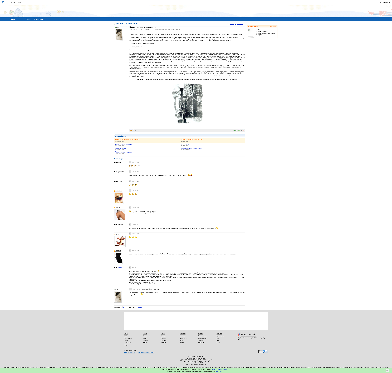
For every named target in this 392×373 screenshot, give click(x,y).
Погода (163, 336)
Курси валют (220, 336)
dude (117, 27)
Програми (182, 333)
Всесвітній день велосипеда (124, 144)
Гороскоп (182, 336)
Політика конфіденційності (146, 352)
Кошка (120, 267)
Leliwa (117, 234)
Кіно (218, 340)
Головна (12, 2)
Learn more (218, 371)
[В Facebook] (133, 130)
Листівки (163, 340)
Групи (218, 342)
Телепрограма (202, 336)
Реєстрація (386, 2)
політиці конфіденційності (219, 369)
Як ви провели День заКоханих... (191, 148)
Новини (200, 340)
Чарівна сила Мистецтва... (123, 152)
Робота (145, 333)
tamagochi (118, 191)
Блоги (218, 338)
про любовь (167, 29)
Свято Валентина (120, 148)
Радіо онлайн (248, 334)
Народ (144, 338)
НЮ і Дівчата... (185, 144)
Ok (387, 370)
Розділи (19, 2)
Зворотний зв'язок (129, 352)
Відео (126, 340)
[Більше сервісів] (135, 130)
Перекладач (128, 338)
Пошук (163, 333)
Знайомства (253, 27)
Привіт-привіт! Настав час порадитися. (127, 139)
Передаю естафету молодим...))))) (191, 139)
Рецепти (163, 342)
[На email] (131, 130)
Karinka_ (118, 207)
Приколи (163, 338)
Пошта (126, 333)
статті (124, 136)
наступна (240, 24)
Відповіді (201, 342)
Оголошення (146, 336)
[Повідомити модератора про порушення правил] (243, 130)
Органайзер (127, 342)
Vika (258, 29)
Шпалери (145, 340)
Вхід (379, 2)
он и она (161, 29)
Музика (182, 342)
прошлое (173, 29)
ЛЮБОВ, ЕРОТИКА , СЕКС (127, 24)
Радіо (126, 345)
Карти (181, 340)
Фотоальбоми (202, 338)
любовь (157, 29)
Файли (145, 342)
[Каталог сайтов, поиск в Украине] (262, 350)
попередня (233, 24)
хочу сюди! (273, 26)
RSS (125, 336)
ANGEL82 (118, 251)
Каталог (200, 333)
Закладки (219, 333)
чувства (178, 29)
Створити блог (38, 19)
